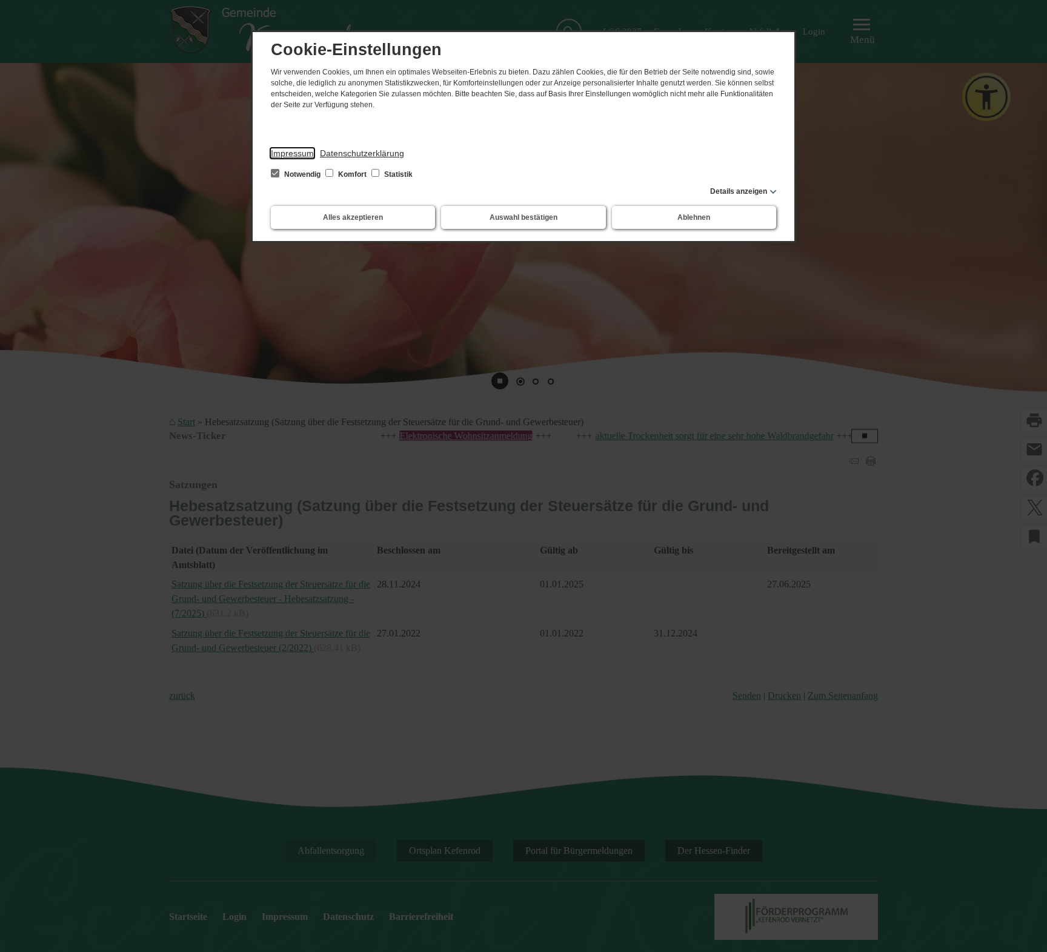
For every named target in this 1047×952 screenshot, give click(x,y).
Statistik (397, 174)
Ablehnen (693, 217)
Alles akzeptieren (353, 217)
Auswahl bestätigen (523, 217)
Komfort (352, 174)
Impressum (292, 153)
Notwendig (302, 174)
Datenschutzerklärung (362, 153)
